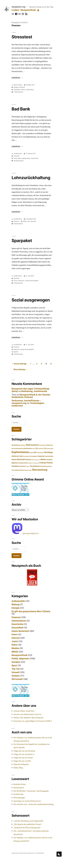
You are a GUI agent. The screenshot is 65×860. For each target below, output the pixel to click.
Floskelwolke (18, 794)
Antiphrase (22, 445)
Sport (14, 665)
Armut (16, 280)
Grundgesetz (34, 456)
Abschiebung (16, 445)
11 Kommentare (18, 92)
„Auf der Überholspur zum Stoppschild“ (28, 821)
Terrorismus (35, 466)
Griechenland (26, 456)
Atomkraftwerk (43, 445)
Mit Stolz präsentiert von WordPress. (32, 853)
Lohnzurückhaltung (31, 177)
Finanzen (22, 87)
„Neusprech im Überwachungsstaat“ (27, 827)
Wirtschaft (29, 470)
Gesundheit (18, 627)
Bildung (15, 604)
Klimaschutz (37, 459)
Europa (31, 452)
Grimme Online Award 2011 (24, 711)
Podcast (42, 463)
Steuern (27, 466)
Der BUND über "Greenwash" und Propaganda (31, 791)
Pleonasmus (36, 463)
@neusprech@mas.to (31, 533)
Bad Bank (21, 108)
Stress (23, 89)
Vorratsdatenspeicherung (19, 470)
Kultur (15, 644)
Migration (15, 463)
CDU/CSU (41, 448)
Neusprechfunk (28, 10)
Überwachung (39, 469)
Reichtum (21, 280)
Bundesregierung (18, 448)
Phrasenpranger (19, 797)
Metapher (50, 459)
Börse (33, 448)
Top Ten (16, 669)
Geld (24, 221)
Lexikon (15, 10)
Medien (43, 459)
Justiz (15, 641)
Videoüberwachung (46, 466)
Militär (15, 651)
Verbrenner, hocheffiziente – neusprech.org (26, 401)
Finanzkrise (34, 158)
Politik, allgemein (20, 658)
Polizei (50, 463)
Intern (15, 634)
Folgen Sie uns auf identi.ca (23, 754)
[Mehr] (38, 10)
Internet (28, 459)
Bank (19, 158)
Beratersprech (18, 787)
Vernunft (33, 221)
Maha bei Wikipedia (21, 764)
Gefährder (15, 456)
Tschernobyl (30, 89)
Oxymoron (30, 463)
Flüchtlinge (48, 452)
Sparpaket (22, 240)
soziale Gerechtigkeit (31, 280)
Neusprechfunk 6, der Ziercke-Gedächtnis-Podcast (31, 395)
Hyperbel (41, 456)
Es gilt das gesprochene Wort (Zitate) (31, 611)
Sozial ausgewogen (31, 299)
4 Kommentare (18, 283)
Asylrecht (35, 445)
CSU (45, 448)
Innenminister (49, 456)
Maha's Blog (18, 767)
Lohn (28, 221)
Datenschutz (50, 448)
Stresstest (22, 36)
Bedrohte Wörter (19, 784)
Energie (16, 87)
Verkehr (16, 675)
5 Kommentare (18, 354)
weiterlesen (16, 77)
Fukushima (17, 89)
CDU (36, 448)
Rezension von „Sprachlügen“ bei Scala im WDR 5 (32, 721)
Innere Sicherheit (18, 459)
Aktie (15, 158)
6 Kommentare (18, 223)
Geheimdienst (19, 620)
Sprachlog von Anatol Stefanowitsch (27, 801)
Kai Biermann (18, 153)
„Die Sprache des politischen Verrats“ (27, 824)
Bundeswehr (28, 448)
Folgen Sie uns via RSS (22, 761)
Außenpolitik (18, 601)
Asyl (28, 445)
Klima (33, 459)
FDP (34, 452)
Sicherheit (22, 466)
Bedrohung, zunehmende (34, 391)
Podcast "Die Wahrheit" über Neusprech (28, 717)
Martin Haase (18, 85)
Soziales (16, 662)
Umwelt (16, 672)
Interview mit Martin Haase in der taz (27, 714)
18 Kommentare (18, 161)
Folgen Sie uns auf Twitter (23, 758)
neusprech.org (18, 6)
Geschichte (17, 624)
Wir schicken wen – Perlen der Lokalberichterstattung (33, 804)
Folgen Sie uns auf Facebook (24, 751)
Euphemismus (26, 158)
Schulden (15, 466)
